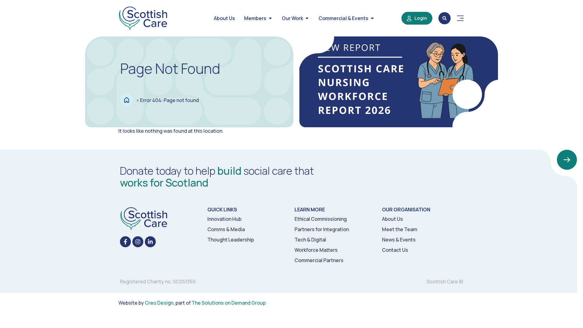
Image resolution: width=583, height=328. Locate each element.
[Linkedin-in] (150, 241)
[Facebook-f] (125, 241)
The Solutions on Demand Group (229, 302)
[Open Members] (270, 18)
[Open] (460, 18)
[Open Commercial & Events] (372, 18)
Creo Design (159, 302)
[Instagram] (137, 241)
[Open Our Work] (307, 18)
